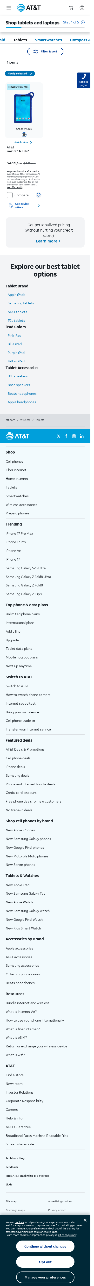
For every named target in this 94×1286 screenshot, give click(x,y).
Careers (12, 1109)
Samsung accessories (22, 965)
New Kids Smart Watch (23, 928)
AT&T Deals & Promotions (25, 749)
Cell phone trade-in (20, 720)
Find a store (15, 1075)
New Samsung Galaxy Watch (28, 910)
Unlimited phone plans (23, 614)
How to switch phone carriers (28, 694)
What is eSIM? (16, 1037)
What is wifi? (15, 1054)
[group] (45, 452)
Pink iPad (14, 335)
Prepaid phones (17, 513)
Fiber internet (16, 470)
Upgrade (12, 640)
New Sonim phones (20, 864)
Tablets (11, 487)
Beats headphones (22, 393)
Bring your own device (22, 712)
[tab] (20, 40)
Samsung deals (17, 775)
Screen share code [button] (20, 1144)
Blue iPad (15, 344)
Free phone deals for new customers (33, 801)
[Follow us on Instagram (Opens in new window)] (74, 436)
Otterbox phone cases (23, 974)
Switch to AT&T (17, 686)
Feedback (12, 1167)
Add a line (13, 631)
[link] (18, 87)
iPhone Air (13, 550)
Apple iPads (16, 294)
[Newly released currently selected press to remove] (31, 73)
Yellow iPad (16, 361)
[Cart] (71, 7)
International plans (20, 622)
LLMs (9, 1184)
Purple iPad (16, 352)
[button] (74, 24)
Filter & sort (49, 51)
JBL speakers (18, 376)
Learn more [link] (46, 241)
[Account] (81, 7)
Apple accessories (19, 948)
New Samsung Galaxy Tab (25, 893)
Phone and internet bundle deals (30, 784)
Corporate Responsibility (24, 1100)
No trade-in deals (19, 810)
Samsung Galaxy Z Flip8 (24, 594)
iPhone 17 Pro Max (19, 533)
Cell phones (14, 461)
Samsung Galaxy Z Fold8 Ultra (28, 576)
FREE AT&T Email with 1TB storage (27, 1175)
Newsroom (14, 1083)
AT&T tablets (17, 311)
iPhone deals (15, 766)
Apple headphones (22, 402)
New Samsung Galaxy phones (28, 838)
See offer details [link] (14, 187)
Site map (11, 1201)
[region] (24, 146)
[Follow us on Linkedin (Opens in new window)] (82, 436)
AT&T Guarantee (18, 1127)
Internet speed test (21, 703)
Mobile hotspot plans (22, 657)
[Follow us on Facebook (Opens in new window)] (66, 436)
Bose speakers (19, 384)
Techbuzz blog (15, 1158)
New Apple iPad (17, 885)
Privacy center (57, 1210)
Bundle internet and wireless (27, 1003)
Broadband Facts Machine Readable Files (37, 1135)
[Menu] (8, 8)
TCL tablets (16, 320)
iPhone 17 (13, 559)
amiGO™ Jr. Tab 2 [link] (18, 151)
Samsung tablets (21, 303)
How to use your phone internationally (35, 1020)
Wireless (25, 420)
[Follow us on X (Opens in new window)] (58, 436)
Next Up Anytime (19, 666)
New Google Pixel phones (25, 847)
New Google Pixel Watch (24, 919)
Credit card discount (21, 792)
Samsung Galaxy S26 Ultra (26, 568)
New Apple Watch (19, 902)
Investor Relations (20, 1092)
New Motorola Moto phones (27, 856)
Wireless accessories (21, 504)
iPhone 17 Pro (16, 542)
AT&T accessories (19, 957)
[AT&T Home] (29, 8)
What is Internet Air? (21, 1011)
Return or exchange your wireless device (36, 1046)
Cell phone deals (18, 758)
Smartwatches (17, 496)
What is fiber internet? (23, 1029)
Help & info (14, 1118)
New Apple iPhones (20, 830)
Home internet (17, 478)
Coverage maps (15, 1210)
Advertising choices (60, 1201)
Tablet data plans (19, 648)
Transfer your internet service (28, 729)
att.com (10, 420)
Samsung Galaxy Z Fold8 (24, 585)
